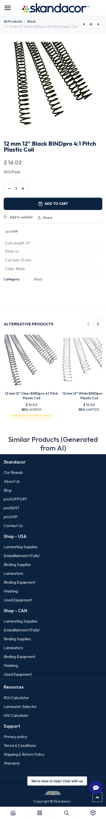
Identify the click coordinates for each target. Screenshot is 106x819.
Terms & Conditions (20, 745)
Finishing (11, 591)
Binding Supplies (17, 564)
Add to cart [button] (56, 203)
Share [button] (47, 217)
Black (31, 21)
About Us (12, 481)
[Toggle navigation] (7, 8)
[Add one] (23, 188)
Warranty (12, 763)
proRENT (11, 507)
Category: (12, 279)
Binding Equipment (19, 582)
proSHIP (11, 516)
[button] (88, 324)
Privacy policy (15, 736)
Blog (7, 490)
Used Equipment (18, 599)
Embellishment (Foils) (21, 555)
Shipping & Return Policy (24, 754)
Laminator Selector (20, 706)
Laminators (13, 573)
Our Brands (13, 472)
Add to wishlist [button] (21, 217)
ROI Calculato (15, 697)
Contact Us (13, 525)
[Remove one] (9, 188)
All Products (13, 21)
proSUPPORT (15, 499)
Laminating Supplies (20, 546)
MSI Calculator (16, 715)
